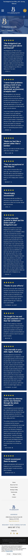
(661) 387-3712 (14, 527)
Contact (14, 497)
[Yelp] (14, 533)
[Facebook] (11, 533)
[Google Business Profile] (17, 533)
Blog (14, 494)
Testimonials (14, 492)
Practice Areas (14, 487)
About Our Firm (14, 485)
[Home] (13, 10)
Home (13, 482)
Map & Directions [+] (14, 521)
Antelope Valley (14, 489)
